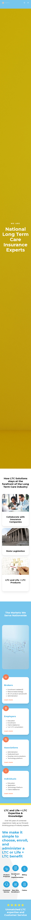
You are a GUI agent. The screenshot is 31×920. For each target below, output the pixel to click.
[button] (24, 3)
